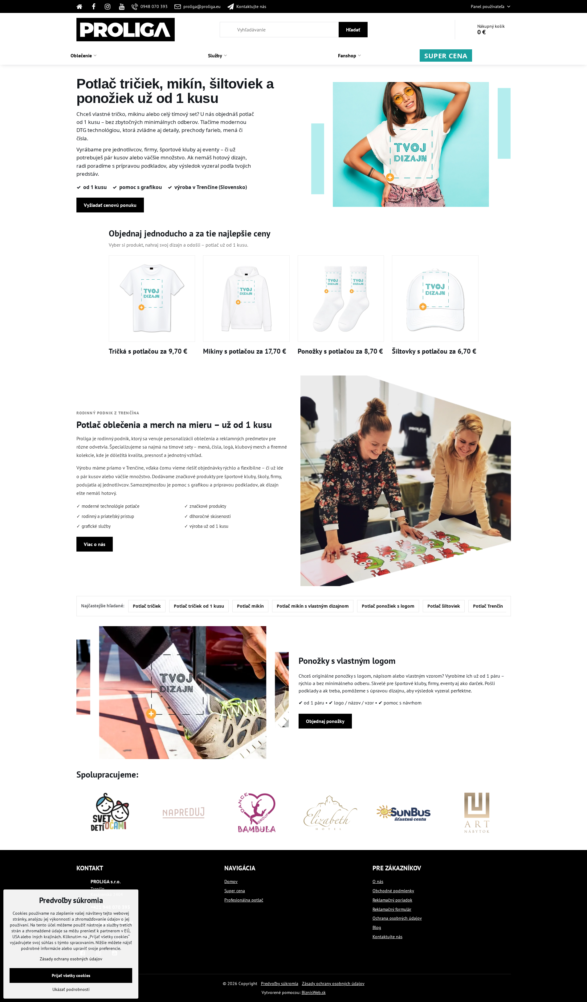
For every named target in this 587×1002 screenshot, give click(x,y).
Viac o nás (94, 544)
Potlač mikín (250, 606)
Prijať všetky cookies (71, 975)
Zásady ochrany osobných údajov (333, 983)
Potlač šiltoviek (443, 606)
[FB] (94, 6)
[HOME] (81, 6)
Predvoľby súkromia (279, 983)
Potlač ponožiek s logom (388, 606)
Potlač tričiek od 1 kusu (199, 606)
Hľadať (353, 30)
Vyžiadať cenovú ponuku (110, 205)
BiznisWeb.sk (314, 992)
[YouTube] (122, 6)
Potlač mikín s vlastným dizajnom (313, 606)
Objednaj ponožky (325, 721)
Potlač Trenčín (488, 606)
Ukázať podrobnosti (71, 989)
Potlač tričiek (147, 606)
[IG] (107, 6)
